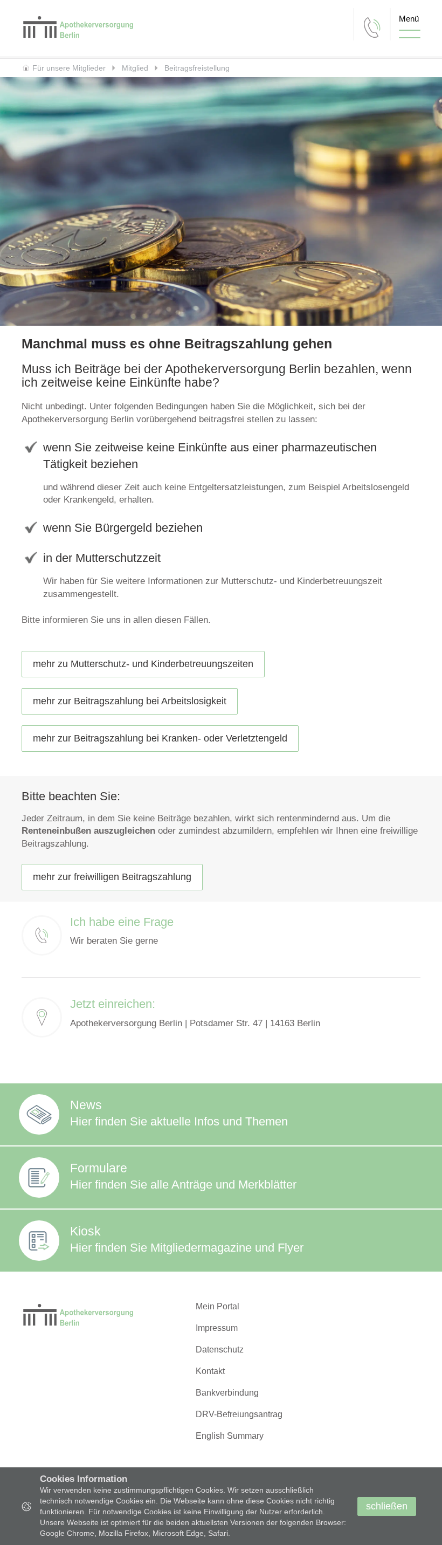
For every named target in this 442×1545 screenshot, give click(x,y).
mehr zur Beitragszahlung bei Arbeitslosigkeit (129, 701)
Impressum (217, 1328)
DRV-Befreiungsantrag (239, 1414)
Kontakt (210, 1371)
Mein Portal (217, 1306)
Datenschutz (220, 1349)
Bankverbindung (227, 1392)
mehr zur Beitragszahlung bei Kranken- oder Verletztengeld (160, 738)
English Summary (230, 1435)
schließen (387, 1506)
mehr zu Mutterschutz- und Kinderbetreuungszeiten (143, 663)
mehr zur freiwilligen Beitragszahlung (112, 876)
